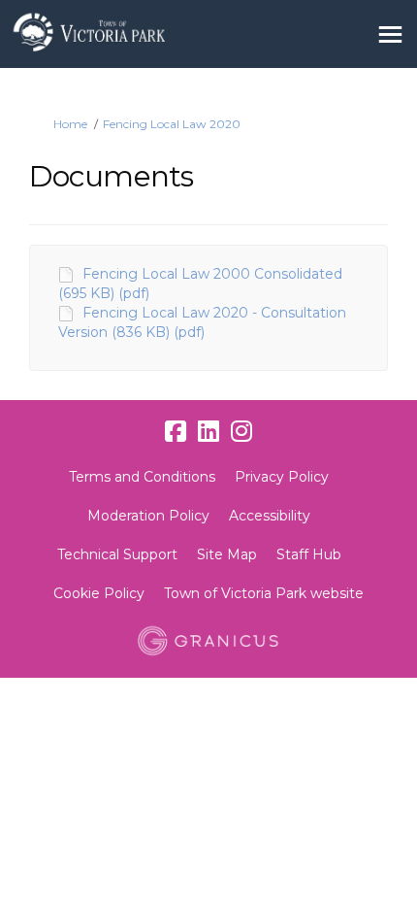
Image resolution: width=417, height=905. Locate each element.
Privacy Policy (282, 477)
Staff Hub (308, 554)
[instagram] (241, 432)
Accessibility (269, 515)
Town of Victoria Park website (264, 593)
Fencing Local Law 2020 (172, 124)
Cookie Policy (98, 593)
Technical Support (117, 554)
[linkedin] (208, 432)
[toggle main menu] (390, 34)
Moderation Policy (148, 515)
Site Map (227, 554)
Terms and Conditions (142, 477)
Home (70, 124)
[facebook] (175, 432)
